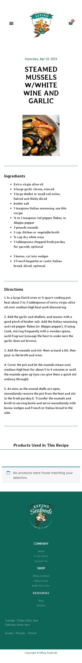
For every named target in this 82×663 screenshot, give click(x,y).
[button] (11, 23)
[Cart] (70, 23)
